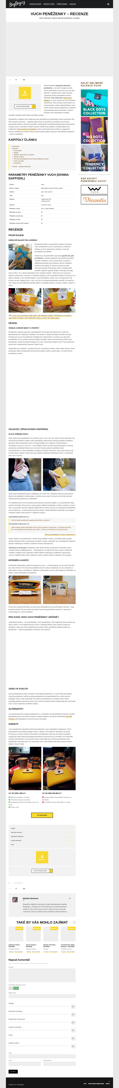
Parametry (15, 146)
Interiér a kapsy (19, 157)
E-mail (10, 1060)
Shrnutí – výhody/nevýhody (21, 166)
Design (16, 152)
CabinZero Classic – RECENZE (15, 945)
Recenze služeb (48, 4)
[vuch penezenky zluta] (59, 300)
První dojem (18, 150)
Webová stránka (47, 1060)
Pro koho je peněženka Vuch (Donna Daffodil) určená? (31, 159)
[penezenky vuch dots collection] (59, 768)
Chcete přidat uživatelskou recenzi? (17, 985)
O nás (85, 1083)
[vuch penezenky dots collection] (25, 768)
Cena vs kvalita (19, 161)
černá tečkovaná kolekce (26, 129)
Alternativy (17, 163)
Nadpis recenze (12, 992)
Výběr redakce (62, 4)
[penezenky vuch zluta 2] (25, 300)
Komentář (11, 967)
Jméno (10, 1053)
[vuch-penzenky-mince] (25, 590)
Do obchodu (42, 815)
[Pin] (24, 79)
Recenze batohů (35, 4)
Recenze (15, 148)
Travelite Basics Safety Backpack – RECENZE (68, 945)
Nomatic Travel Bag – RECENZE (49, 945)
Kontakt (108, 1083)
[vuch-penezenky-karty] (59, 590)
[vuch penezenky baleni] (20, 245)
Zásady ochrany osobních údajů (96, 1083)
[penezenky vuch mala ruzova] (25, 474)
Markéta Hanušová (30, 898)
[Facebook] (109, 1081)
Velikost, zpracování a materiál (24, 155)
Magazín (73, 4)
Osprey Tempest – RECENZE (31, 945)
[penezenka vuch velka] (59, 474)
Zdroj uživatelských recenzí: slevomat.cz (60, 534)
